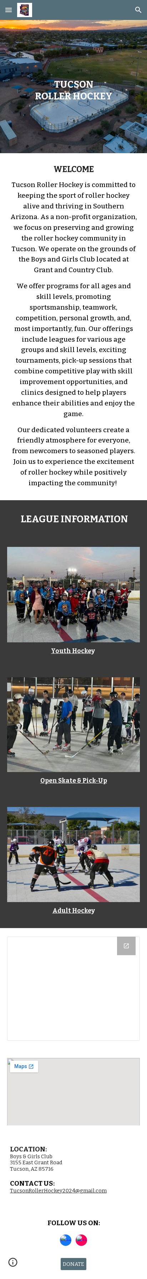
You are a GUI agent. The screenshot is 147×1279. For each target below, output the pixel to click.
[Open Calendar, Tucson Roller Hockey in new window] (126, 946)
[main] (73, 86)
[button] (8, 10)
